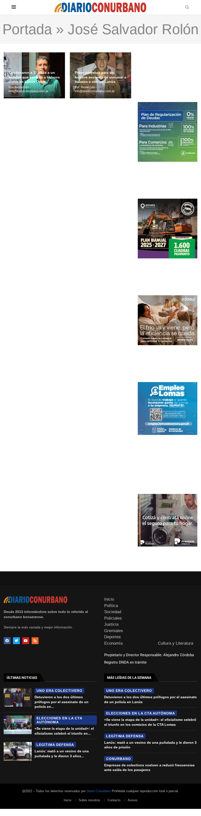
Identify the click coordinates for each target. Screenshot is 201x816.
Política (111, 605)
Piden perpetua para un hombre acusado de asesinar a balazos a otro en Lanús (100, 77)
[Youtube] (25, 640)
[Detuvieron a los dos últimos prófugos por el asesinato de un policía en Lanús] (18, 697)
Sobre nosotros (89, 800)
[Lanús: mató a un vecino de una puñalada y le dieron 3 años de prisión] (18, 751)
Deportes (112, 637)
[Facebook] (7, 640)
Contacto (114, 800)
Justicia (111, 624)
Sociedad (112, 611)
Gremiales (113, 630)
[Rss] (35, 640)
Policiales (113, 618)
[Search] (187, 7)
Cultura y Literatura (175, 643)
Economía (113, 643)
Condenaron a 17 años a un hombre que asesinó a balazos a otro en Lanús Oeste (34, 77)
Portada (27, 29)
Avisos (133, 800)
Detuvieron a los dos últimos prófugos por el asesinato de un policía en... (61, 702)
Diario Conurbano (99, 791)
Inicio (109, 599)
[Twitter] (16, 640)
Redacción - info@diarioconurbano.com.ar (28, 89)
